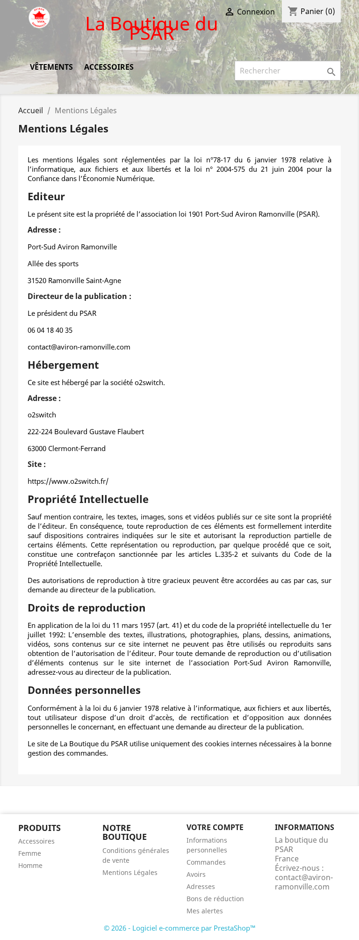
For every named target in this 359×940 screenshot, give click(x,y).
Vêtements (51, 67)
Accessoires (109, 67)
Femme (29, 853)
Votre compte (215, 827)
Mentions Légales (130, 872)
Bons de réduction (215, 898)
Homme (30, 865)
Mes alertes (205, 910)
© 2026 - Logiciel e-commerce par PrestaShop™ (180, 928)
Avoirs (196, 874)
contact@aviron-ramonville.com (304, 882)
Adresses (201, 886)
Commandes (206, 862)
